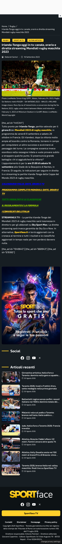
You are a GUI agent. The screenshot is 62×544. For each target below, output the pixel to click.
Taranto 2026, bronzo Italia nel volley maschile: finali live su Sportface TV (40, 466)
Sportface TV (31, 513)
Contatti (8, 522)
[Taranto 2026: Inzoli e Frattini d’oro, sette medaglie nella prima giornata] (11, 390)
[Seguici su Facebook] (22, 357)
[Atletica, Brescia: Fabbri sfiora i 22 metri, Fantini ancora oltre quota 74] (11, 443)
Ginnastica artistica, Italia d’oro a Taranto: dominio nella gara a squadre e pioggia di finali (41, 375)
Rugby (6, 40)
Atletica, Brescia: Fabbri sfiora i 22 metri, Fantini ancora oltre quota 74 (39, 440)
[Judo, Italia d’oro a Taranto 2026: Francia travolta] (11, 429)
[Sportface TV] (31, 305)
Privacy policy (51, 522)
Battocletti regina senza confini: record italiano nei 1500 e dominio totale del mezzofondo (40, 402)
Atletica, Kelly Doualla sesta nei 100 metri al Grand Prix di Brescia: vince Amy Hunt (39, 455)
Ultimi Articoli (35, 40)
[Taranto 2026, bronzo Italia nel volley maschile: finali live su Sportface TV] (11, 469)
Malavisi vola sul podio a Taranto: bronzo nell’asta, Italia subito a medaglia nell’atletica (38, 415)
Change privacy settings (50, 541)
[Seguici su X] (39, 357)
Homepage (35, 522)
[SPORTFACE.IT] (31, 494)
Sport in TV (19, 40)
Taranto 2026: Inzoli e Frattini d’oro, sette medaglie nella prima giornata (39, 387)
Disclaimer (21, 522)
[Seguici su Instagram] (28, 357)
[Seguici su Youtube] (34, 357)
